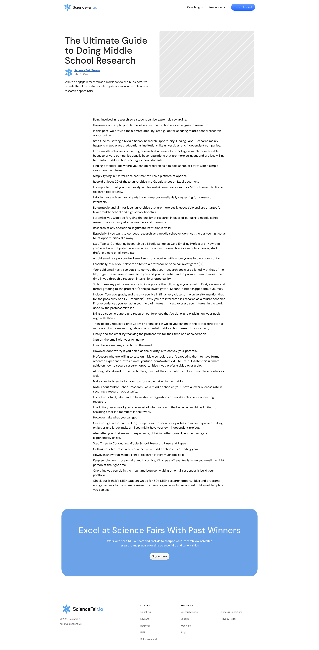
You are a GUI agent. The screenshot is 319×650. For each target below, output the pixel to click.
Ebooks (185, 618)
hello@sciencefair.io (71, 623)
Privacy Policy (228, 618)
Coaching (145, 612)
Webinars (186, 625)
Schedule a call (148, 639)
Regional (145, 625)
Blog (183, 632)
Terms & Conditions (231, 612)
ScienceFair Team (87, 70)
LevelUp (144, 618)
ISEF (142, 632)
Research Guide (189, 612)
